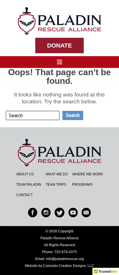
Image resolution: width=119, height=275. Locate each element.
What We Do (57, 174)
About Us (25, 174)
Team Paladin (28, 185)
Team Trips (56, 185)
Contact (24, 195)
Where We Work (87, 174)
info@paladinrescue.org (65, 259)
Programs (82, 185)
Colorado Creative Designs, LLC (68, 266)
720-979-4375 (65, 252)
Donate (59, 45)
